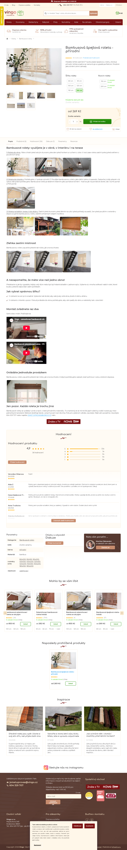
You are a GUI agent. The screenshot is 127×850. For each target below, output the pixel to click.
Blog (13, 5)
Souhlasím (89, 826)
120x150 (37, 561)
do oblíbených (98, 129)
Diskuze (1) (50, 141)
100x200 (30, 561)
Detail (25, 624)
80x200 (22, 559)
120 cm (15, 629)
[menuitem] (9, 22)
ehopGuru (116, 847)
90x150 (29, 559)
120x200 (22, 564)
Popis (10, 141)
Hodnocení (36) (36, 141)
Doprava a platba (24, 5)
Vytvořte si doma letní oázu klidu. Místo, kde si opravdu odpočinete (63, 735)
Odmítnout (77, 826)
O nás (6, 5)
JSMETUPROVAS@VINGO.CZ (39, 415)
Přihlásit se (54, 803)
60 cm (45, 629)
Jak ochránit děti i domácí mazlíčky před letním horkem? (100, 735)
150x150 (30, 564)
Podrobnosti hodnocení (91, 58)
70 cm (51, 629)
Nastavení (37, 845)
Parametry (62, 141)
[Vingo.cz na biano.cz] (100, 795)
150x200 (37, 564)
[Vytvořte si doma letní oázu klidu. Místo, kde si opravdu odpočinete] (63, 718)
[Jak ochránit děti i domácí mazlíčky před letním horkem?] (102, 718)
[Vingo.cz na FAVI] (111, 795)
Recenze (74, 141)
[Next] (122, 613)
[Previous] (5, 613)
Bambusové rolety (26, 540)
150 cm (23, 629)
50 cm (38, 629)
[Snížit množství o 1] (69, 121)
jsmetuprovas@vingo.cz (23, 782)
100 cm (8, 629)
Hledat (93, 13)
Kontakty (37, 5)
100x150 (22, 561)
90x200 (36, 559)
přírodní (22, 550)
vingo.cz (87, 820)
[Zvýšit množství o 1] (77, 121)
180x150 (22, 566)
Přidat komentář (54, 543)
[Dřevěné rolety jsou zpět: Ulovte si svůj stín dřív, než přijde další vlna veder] (25, 718)
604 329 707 (16, 785)
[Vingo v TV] (102, 787)
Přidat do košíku (99, 121)
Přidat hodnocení (17, 462)
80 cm (98, 629)
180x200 (30, 566)
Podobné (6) (21, 141)
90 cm (105, 629)
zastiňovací (23, 571)
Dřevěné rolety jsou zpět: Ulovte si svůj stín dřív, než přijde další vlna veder (25, 735)
